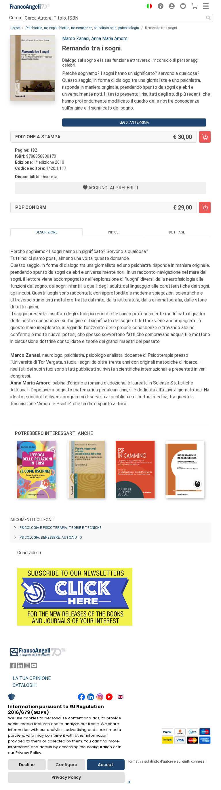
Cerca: (15, 17)
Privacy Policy (66, 777)
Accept (105, 765)
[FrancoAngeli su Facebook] (13, 667)
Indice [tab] (113, 232)
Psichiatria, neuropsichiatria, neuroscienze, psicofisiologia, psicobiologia (82, 28)
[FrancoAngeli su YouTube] (34, 667)
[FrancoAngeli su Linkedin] (20, 667)
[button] (148, 7)
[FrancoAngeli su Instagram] (27, 667)
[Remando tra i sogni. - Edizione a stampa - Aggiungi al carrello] (205, 137)
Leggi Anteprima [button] (134, 122)
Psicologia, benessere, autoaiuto (51, 538)
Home (15, 28)
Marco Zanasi (75, 38)
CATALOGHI (25, 685)
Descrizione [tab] (47, 232)
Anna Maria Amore (109, 38)
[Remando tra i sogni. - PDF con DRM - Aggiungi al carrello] (205, 207)
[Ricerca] (208, 18)
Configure (66, 765)
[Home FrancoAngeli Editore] (30, 7)
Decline (27, 765)
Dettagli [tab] (177, 232)
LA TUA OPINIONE (32, 678)
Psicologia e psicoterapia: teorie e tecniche (61, 528)
